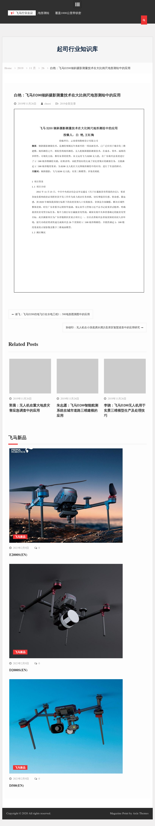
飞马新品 (20, 537)
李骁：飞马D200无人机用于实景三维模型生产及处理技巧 (125, 410)
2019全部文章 (68, 103)
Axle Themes (141, 813)
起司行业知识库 (77, 48)
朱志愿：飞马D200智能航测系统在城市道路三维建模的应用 (77, 410)
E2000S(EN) (18, 554)
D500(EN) (16, 785)
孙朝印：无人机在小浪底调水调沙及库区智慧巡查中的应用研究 (103, 327)
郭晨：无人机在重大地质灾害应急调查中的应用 (29, 408)
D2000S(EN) (18, 669)
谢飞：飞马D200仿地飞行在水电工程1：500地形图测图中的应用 (52, 314)
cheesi (47, 103)
